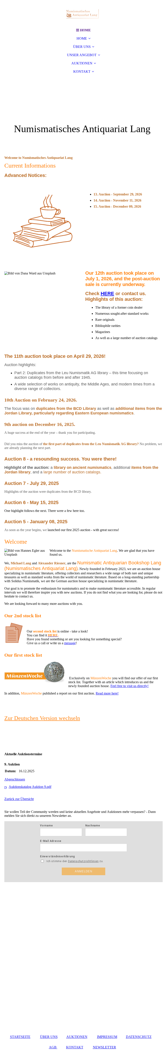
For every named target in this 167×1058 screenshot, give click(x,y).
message (70, 643)
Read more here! (107, 693)
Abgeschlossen (14, 779)
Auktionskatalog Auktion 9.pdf (30, 787)
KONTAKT (81, 71)
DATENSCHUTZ (139, 1037)
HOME (82, 38)
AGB (53, 1047)
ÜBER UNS (82, 47)
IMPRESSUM (107, 1037)
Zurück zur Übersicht (19, 799)
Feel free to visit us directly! (129, 686)
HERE (107, 293)
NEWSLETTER (104, 1047)
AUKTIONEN (81, 63)
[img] (83, 13)
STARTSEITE (20, 1037)
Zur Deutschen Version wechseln (42, 718)
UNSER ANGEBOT (82, 55)
